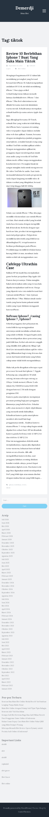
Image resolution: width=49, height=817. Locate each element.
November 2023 (8, 626)
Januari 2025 (7, 579)
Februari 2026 (7, 536)
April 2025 (6, 569)
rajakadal (5, 764)
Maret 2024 (6, 612)
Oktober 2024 (7, 589)
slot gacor (6, 771)
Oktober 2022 (7, 669)
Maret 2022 (6, 682)
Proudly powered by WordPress (17, 808)
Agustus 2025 (7, 556)
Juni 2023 (5, 642)
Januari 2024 (7, 619)
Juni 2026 (5, 523)
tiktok (8, 488)
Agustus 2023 (7, 636)
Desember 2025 (8, 543)
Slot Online (22, 69)
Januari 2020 (7, 689)
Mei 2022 (5, 676)
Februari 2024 (7, 616)
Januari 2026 (7, 539)
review (24, 485)
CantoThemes (24, 812)
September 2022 (8, 672)
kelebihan (17, 485)
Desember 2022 (8, 662)
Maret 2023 (6, 652)
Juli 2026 (5, 520)
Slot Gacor (6, 777)
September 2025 (8, 553)
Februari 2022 (7, 685)
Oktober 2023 (7, 629)
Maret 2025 (6, 573)
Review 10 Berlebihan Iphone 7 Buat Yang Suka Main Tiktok (24, 57)
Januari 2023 (7, 659)
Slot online (6, 784)
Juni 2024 (5, 603)
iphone (11, 485)
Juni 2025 (5, 563)
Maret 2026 (6, 533)
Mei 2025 (5, 566)
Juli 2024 (5, 599)
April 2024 (6, 609)
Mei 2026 (5, 526)
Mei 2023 (5, 646)
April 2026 (6, 530)
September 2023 (8, 632)
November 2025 (8, 546)
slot (3, 751)
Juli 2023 (5, 639)
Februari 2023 (7, 656)
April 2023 (6, 649)
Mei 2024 (5, 606)
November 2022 (8, 666)
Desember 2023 (8, 623)
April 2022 (6, 679)
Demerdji (24, 8)
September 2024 (8, 593)
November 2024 (8, 586)
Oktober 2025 (7, 550)
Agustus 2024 (7, 596)
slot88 (4, 744)
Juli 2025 (5, 559)
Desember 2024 (8, 583)
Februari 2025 (7, 576)
